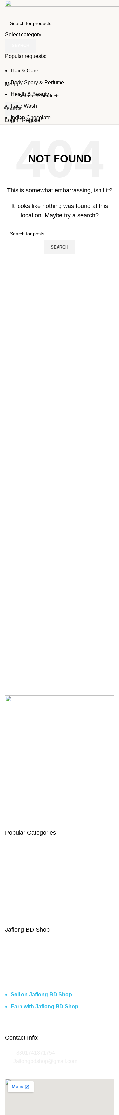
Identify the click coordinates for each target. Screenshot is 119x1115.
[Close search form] (8, 8)
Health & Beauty (30, 94)
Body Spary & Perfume (37, 82)
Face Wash (24, 106)
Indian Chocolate (31, 117)
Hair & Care (24, 70)
